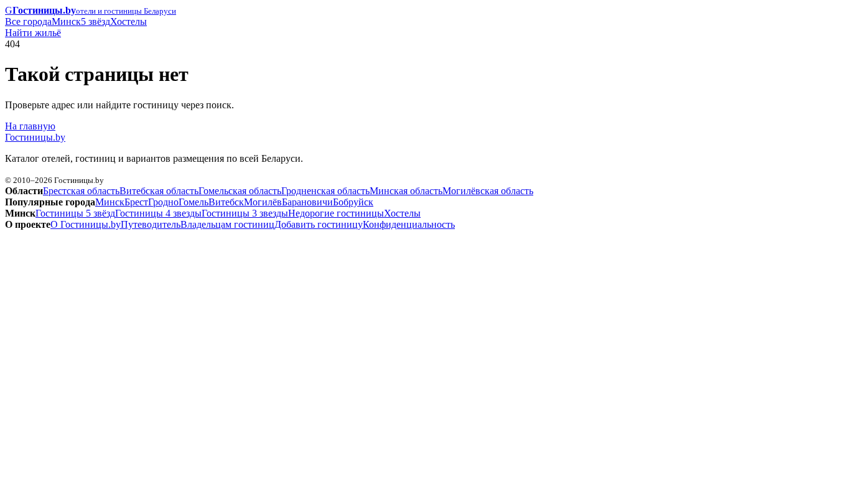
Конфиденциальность (409, 224)
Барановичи (307, 202)
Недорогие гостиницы (336, 213)
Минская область (406, 190)
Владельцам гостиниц (227, 224)
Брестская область (81, 190)
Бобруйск (353, 202)
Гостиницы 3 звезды (245, 213)
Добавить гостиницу (318, 224)
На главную (30, 126)
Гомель (193, 202)
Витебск (226, 202)
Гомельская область (239, 190)
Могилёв (263, 202)
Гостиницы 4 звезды (158, 213)
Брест (136, 202)
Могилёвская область (487, 190)
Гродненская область (325, 190)
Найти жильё (33, 32)
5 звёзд (95, 21)
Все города (28, 21)
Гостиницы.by (35, 137)
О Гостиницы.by (85, 224)
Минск (66, 21)
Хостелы (128, 21)
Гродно (163, 202)
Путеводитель (150, 224)
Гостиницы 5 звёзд (75, 213)
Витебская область (158, 190)
